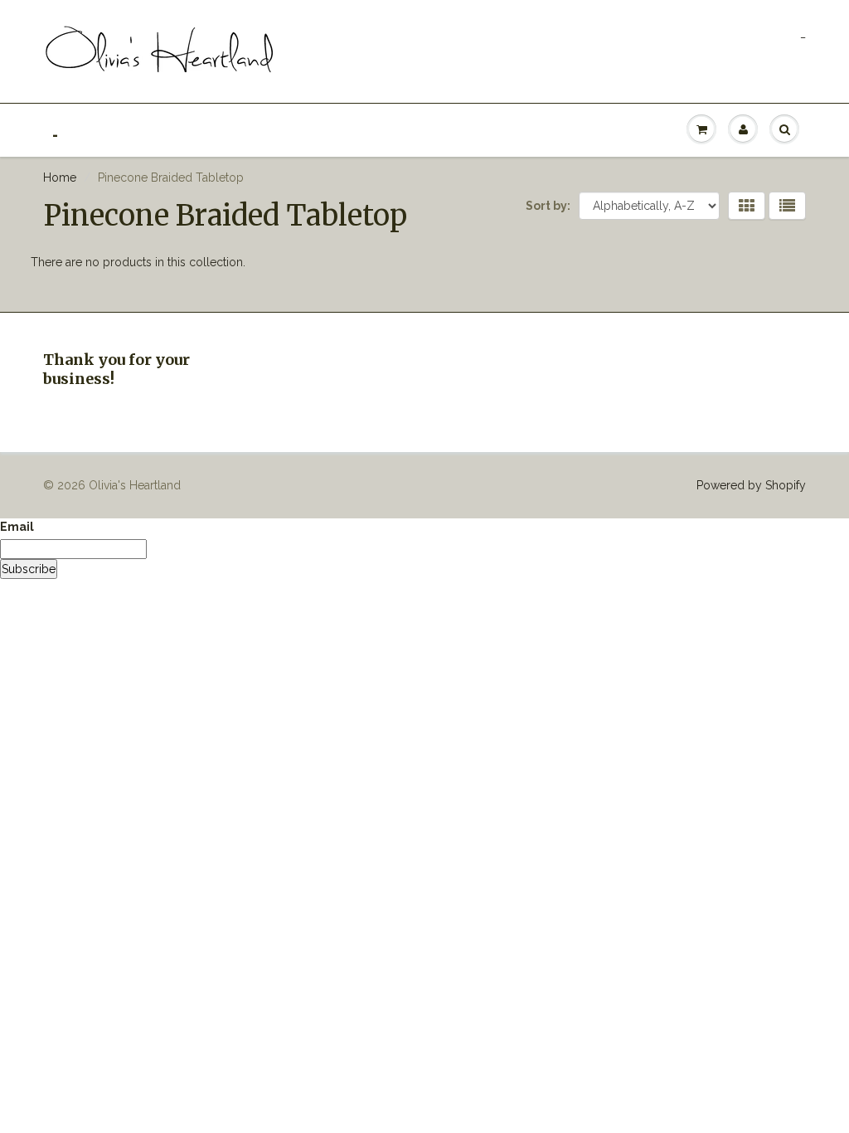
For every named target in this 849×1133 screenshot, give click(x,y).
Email (17, 526)
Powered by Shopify (751, 485)
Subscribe (29, 569)
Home (59, 177)
